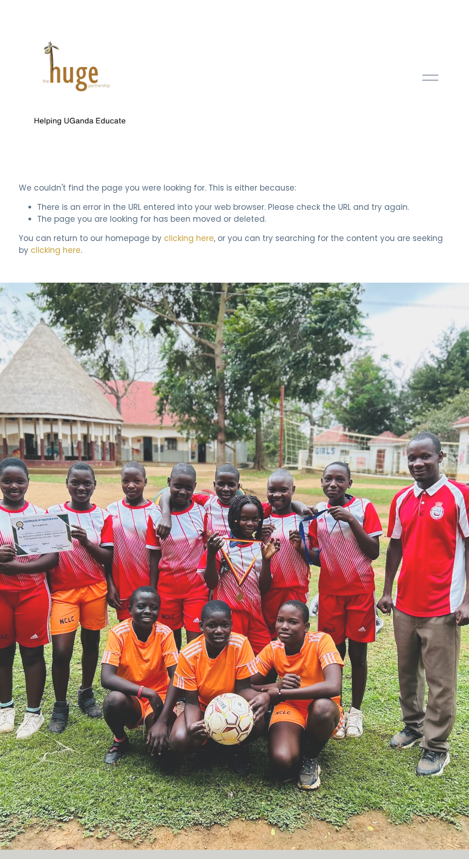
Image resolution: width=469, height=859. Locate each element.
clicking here (189, 238)
